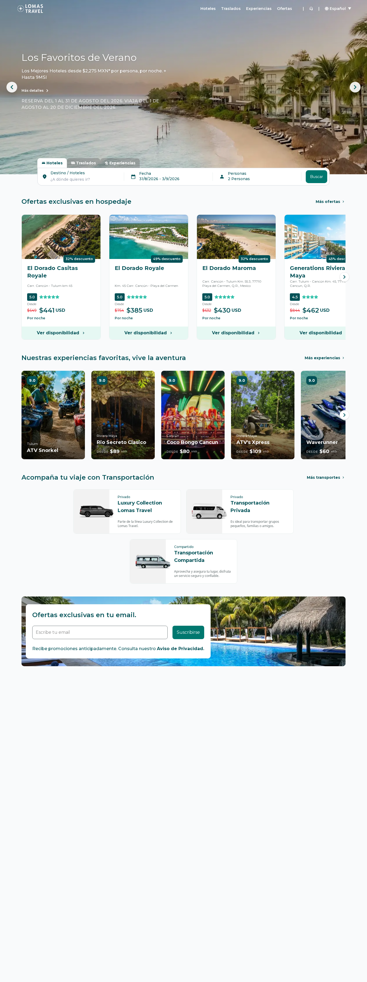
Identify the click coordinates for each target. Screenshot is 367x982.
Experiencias (259, 8)
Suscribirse (188, 632)
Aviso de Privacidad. (180, 648)
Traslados (231, 8)
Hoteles (208, 8)
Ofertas (284, 8)
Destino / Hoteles (68, 173)
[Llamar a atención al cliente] (311, 8)
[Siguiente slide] (355, 87)
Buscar (316, 176)
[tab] (52, 163)
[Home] (30, 8)
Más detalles (32, 90)
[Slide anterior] (11, 87)
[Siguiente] (344, 277)
